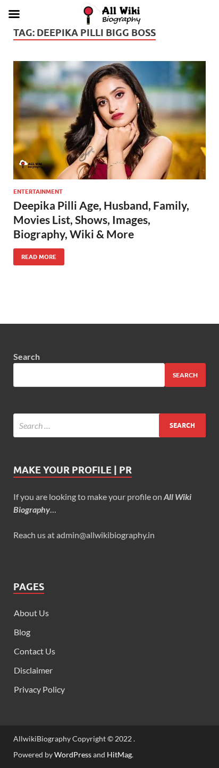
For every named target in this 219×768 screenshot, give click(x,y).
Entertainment (38, 191)
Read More (34, 254)
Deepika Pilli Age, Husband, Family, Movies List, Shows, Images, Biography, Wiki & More (101, 220)
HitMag (119, 754)
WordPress (72, 754)
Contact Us (34, 651)
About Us (31, 613)
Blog (22, 632)
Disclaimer (33, 670)
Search (26, 356)
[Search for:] (109, 425)
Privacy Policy (39, 689)
